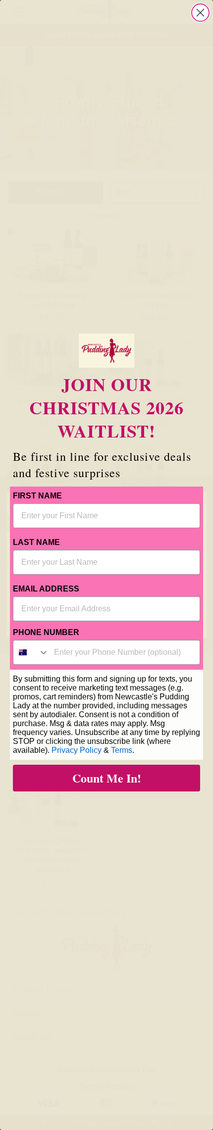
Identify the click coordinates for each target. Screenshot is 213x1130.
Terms (121, 750)
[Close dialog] (200, 12)
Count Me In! (106, 777)
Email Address (46, 589)
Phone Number (46, 632)
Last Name (36, 542)
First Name (37, 495)
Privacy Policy (77, 750)
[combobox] (31, 652)
